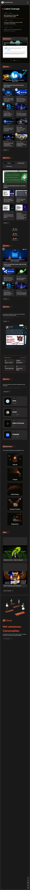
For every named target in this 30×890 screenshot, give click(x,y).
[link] (3, 89)
